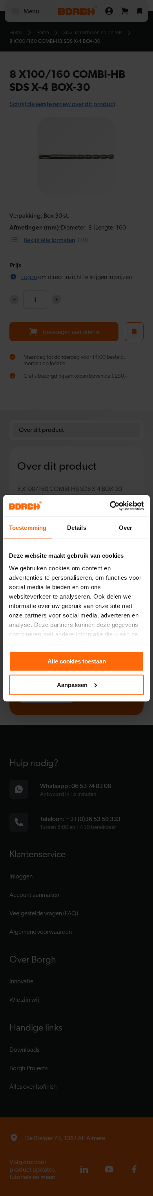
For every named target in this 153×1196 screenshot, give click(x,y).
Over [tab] (125, 527)
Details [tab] (76, 527)
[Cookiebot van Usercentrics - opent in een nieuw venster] (110, 506)
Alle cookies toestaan (76, 661)
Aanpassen (72, 684)
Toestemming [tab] (27, 527)
